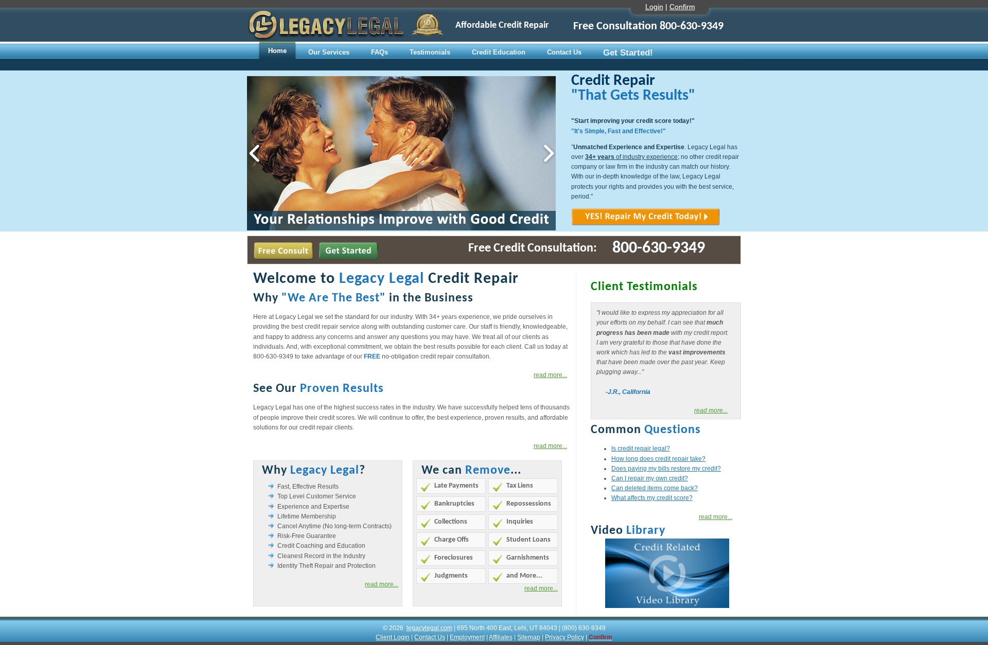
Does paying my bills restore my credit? (666, 468)
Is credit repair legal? (640, 448)
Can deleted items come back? (654, 488)
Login (654, 7)
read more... (711, 410)
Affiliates (501, 637)
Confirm (682, 7)
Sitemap (528, 637)
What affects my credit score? (652, 497)
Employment (467, 637)
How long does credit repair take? (658, 458)
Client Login (393, 637)
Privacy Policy (564, 637)
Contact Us (429, 637)
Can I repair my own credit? (649, 478)
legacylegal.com (429, 628)
